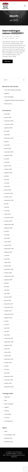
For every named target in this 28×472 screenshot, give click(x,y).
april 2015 (7, 349)
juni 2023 (6, 159)
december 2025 (8, 121)
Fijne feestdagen (9, 97)
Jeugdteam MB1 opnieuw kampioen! (14, 100)
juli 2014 (6, 366)
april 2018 (7, 293)
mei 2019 (6, 255)
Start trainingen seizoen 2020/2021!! (13, 32)
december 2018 (8, 269)
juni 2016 (6, 331)
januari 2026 (7, 117)
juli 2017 (6, 321)
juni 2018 (6, 286)
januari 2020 (7, 245)
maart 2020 (7, 242)
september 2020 (9, 224)
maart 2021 (7, 214)
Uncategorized (8, 421)
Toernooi (6, 417)
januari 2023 (7, 166)
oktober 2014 (8, 362)
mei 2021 (6, 207)
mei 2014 (6, 369)
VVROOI (18, 36)
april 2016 (7, 335)
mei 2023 (6, 162)
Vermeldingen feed (9, 435)
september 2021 (8, 200)
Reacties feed (8, 438)
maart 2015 (7, 352)
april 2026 (7, 114)
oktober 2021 (8, 197)
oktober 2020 (8, 221)
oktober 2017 (8, 311)
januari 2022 (7, 190)
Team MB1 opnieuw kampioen (12, 90)
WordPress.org (8, 441)
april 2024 (7, 145)
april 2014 (7, 373)
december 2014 (8, 359)
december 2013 (8, 376)
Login (5, 431)
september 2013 (8, 387)
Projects (6, 411)
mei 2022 (6, 183)
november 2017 (8, 307)
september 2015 (9, 342)
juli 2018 (6, 283)
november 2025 (8, 124)
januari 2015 (7, 355)
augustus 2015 (8, 345)
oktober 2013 (8, 383)
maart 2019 (7, 262)
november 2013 (8, 380)
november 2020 (8, 217)
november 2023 (8, 152)
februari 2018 (8, 297)
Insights (6, 407)
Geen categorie (9, 38)
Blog (5, 400)
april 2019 (7, 259)
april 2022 (7, 186)
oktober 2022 (8, 169)
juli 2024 (6, 141)
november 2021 (8, 193)
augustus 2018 (8, 280)
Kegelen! (6, 93)
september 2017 (9, 314)
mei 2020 (6, 235)
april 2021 (7, 210)
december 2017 (8, 304)
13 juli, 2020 (8, 36)
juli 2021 (6, 204)
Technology (7, 414)
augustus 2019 (8, 252)
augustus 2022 (8, 172)
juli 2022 (6, 176)
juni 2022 (6, 179)
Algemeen (7, 397)
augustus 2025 (8, 128)
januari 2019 (7, 266)
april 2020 (7, 238)
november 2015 (8, 338)
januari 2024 (7, 148)
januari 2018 (7, 300)
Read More (7, 61)
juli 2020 (6, 231)
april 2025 (7, 134)
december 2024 (8, 138)
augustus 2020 (8, 228)
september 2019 (8, 248)
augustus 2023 (8, 155)
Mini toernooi (8, 104)
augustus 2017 (8, 318)
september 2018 (9, 276)
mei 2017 (6, 324)
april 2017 (7, 328)
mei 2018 (6, 290)
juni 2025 (6, 131)
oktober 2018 (8, 273)
